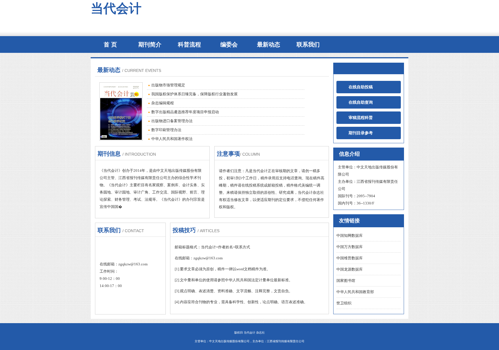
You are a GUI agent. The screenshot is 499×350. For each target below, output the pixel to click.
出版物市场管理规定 (168, 85)
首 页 (110, 44)
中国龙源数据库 (349, 269)
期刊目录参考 (357, 133)
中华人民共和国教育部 (355, 292)
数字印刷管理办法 (166, 130)
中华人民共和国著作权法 (172, 139)
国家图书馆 (345, 280)
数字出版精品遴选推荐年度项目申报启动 (185, 112)
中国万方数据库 (349, 247)
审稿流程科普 (357, 117)
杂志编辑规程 (162, 103)
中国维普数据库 (349, 258)
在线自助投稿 (357, 87)
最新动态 (268, 44)
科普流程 (189, 44)
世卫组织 (343, 303)
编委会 (229, 44)
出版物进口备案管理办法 (172, 121)
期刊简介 (149, 44)
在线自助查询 (357, 102)
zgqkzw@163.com (133, 264)
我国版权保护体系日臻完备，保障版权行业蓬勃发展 (194, 94)
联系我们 (308, 44)
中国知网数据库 (349, 235)
